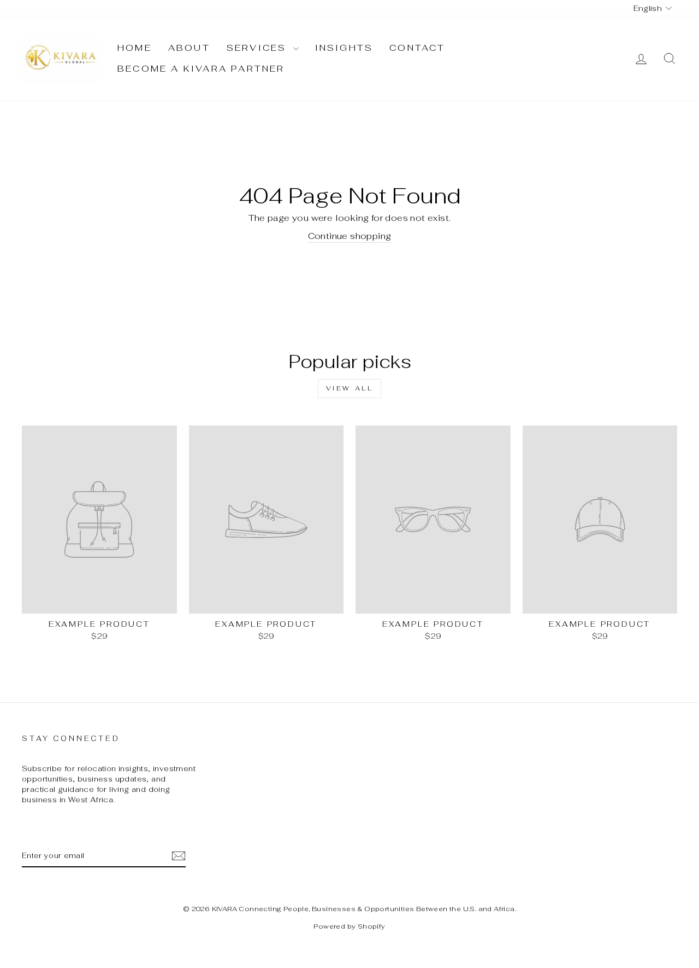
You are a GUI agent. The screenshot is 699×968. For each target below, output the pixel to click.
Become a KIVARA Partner (201, 68)
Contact (417, 48)
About (189, 48)
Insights (344, 48)
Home (134, 48)
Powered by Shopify (349, 926)
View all (350, 388)
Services (259, 48)
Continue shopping (350, 236)
